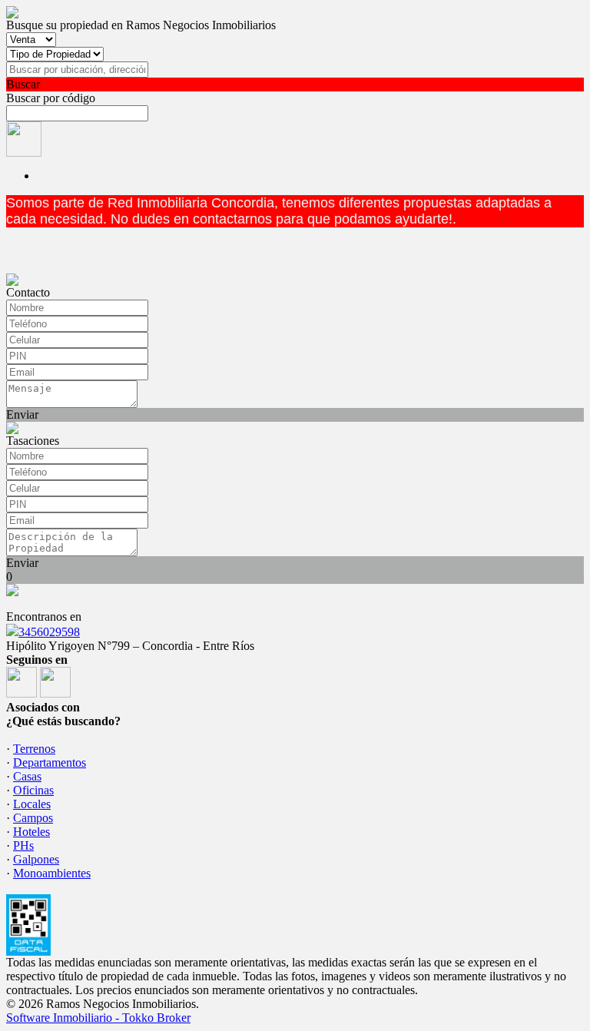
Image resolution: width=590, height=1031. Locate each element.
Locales (32, 804)
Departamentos (49, 762)
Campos (33, 817)
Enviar (22, 414)
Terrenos (34, 748)
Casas (27, 776)
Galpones (36, 859)
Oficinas (33, 790)
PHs (23, 845)
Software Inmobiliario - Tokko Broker (98, 1017)
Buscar (23, 84)
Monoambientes (52, 873)
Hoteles (31, 831)
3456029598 (49, 631)
